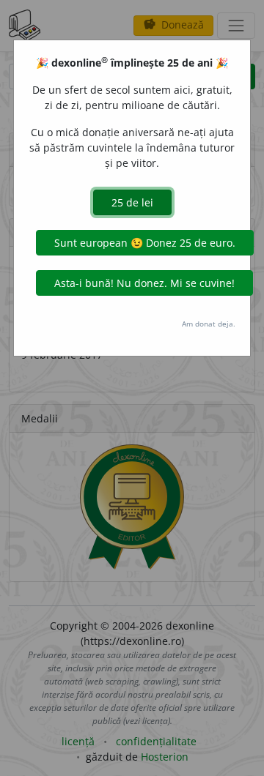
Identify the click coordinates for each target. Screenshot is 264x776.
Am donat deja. (208, 323)
